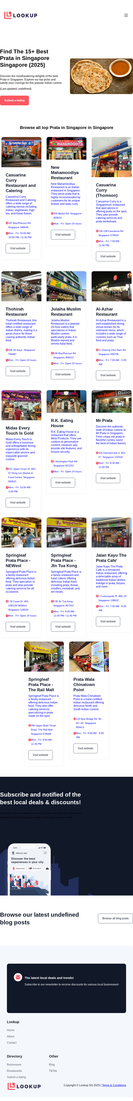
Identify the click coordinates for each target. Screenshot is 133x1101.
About (10, 1036)
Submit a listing (14, 100)
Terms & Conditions (114, 1085)
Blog (52, 1064)
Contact (11, 1042)
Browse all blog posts (115, 918)
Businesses (14, 1064)
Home (10, 1030)
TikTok (53, 1070)
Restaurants (14, 1070)
